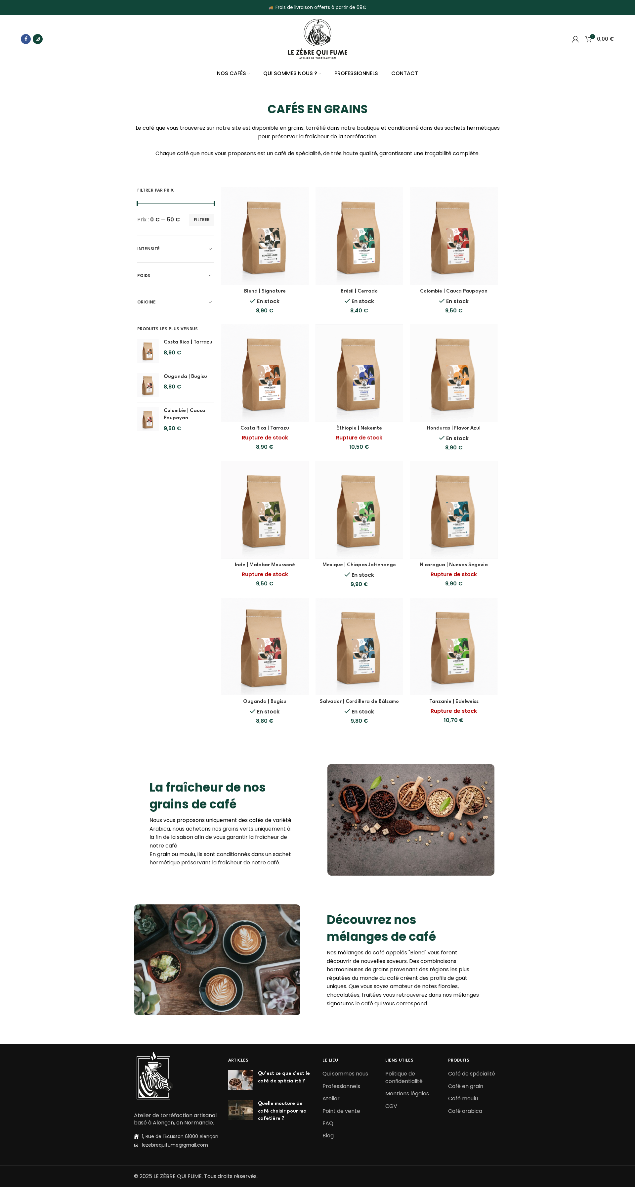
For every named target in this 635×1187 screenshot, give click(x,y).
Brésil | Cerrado (359, 291)
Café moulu (463, 1098)
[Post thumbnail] (240, 1080)
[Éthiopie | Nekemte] (359, 373)
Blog (328, 1135)
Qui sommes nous (345, 1073)
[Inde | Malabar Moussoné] (265, 510)
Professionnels (341, 1086)
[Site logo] (317, 38)
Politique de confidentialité (404, 1077)
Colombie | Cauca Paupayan (184, 414)
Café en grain (465, 1086)
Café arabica (465, 1111)
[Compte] (575, 39)
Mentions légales (407, 1093)
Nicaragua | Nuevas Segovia (454, 565)
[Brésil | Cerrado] (359, 236)
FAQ (327, 1123)
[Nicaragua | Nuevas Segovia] (454, 510)
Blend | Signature (265, 291)
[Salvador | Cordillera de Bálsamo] (359, 646)
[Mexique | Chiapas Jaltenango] (359, 510)
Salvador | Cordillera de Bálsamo (359, 701)
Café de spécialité (471, 1073)
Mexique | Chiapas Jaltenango (359, 565)
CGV (391, 1106)
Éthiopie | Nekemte (359, 428)
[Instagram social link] (38, 39)
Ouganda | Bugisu (185, 376)
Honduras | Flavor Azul (454, 428)
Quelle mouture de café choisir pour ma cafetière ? (282, 1111)
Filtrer (202, 219)
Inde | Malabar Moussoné (265, 565)
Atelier (331, 1098)
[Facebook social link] (26, 39)
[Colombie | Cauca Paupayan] (148, 419)
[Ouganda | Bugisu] (148, 385)
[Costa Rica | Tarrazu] (148, 351)
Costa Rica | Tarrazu (188, 342)
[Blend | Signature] (265, 236)
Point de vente (341, 1111)
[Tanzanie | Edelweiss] (454, 646)
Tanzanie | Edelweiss (454, 701)
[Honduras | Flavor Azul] (454, 373)
